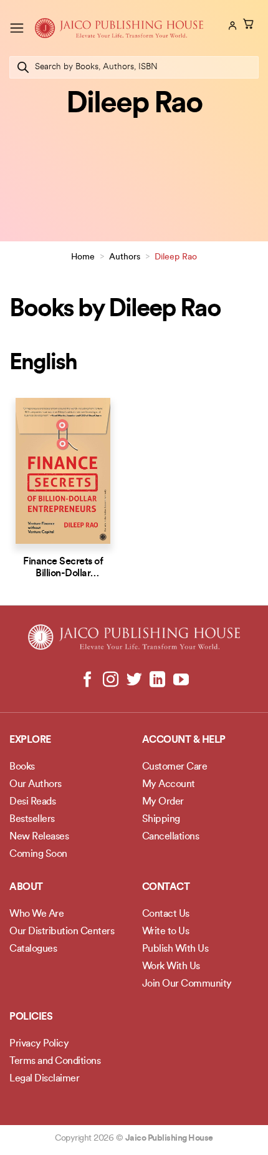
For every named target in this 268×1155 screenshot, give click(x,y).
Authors (124, 257)
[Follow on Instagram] (110, 680)
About (26, 887)
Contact (166, 887)
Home (83, 257)
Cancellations (170, 837)
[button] (16, 27)
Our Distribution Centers (61, 932)
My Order (163, 802)
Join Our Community (187, 984)
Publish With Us (175, 949)
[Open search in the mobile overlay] (134, 67)
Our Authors (35, 785)
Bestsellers (32, 819)
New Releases (39, 837)
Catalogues (33, 949)
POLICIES (30, 1017)
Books (22, 767)
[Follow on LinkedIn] (157, 680)
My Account (168, 785)
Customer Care (175, 767)
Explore (30, 740)
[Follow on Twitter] (134, 680)
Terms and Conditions (54, 1061)
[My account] (231, 25)
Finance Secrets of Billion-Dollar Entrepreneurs (63, 574)
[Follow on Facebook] (87, 680)
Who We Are (36, 914)
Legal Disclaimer (44, 1079)
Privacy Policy (39, 1044)
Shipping (161, 819)
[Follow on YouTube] (180, 680)
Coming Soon (38, 854)
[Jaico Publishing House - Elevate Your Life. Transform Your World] (119, 28)
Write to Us (165, 932)
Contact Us (165, 914)
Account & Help (184, 740)
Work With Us (171, 967)
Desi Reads (32, 802)
